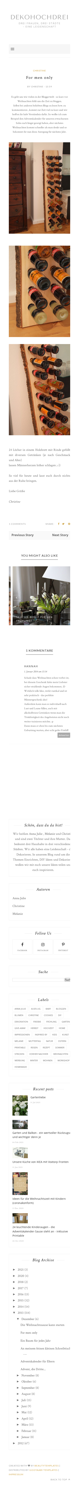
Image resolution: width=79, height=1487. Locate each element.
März (24, 1425)
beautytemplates (47, 1465)
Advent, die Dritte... (33, 1369)
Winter (34, 1060)
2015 (21, 1300)
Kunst (65, 1034)
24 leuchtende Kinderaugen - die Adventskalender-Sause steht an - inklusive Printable (40, 1231)
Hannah (31, 666)
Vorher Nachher (38, 1054)
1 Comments (17, 523)
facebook (22, 950)
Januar (25, 1437)
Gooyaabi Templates (43, 1470)
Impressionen (22, 1034)
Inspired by (41, 1034)
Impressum (16, 1474)
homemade (21, 1066)
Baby (48, 1008)
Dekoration (21, 1021)
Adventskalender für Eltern (38, 1361)
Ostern (62, 1041)
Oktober (26, 1381)
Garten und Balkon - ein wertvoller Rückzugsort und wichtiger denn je (42, 1135)
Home (62, 1028)
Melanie (50, 834)
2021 (21, 1270)
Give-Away (20, 1028)
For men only (29, 1333)
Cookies (48, 1015)
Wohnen (47, 1060)
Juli (23, 1400)
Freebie (37, 1021)
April (24, 1419)
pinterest (63, 950)
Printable (20, 1047)
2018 (21, 1282)
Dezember (27, 1319)
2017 (21, 1288)
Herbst (34, 1028)
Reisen (34, 1047)
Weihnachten (60, 1054)
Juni (24, 1406)
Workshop (64, 1060)
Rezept (46, 1047)
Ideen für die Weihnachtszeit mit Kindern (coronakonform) (39, 1201)
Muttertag (35, 1041)
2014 (21, 1307)
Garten (66, 1021)
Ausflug (35, 1008)
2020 (21, 1276)
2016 (21, 1294)
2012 (21, 1443)
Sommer (59, 1047)
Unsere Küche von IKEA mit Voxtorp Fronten (40, 1162)
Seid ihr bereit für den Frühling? (32, 619)
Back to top (59, 1479)
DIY (59, 1015)
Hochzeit (49, 1028)
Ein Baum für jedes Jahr (36, 1341)
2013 (21, 1313)
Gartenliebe (38, 1097)
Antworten (64, 735)
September (28, 1388)
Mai (24, 1412)
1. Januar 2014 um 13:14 (35, 671)
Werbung (20, 1060)
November (28, 1375)
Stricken (19, 1054)
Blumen (19, 1015)
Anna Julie (35, 834)
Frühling (51, 1021)
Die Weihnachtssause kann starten (42, 1325)
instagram (42, 950)
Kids (54, 1034)
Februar (26, 1431)
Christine (39, 70)
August (26, 1394)
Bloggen (61, 1008)
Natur (49, 1041)
